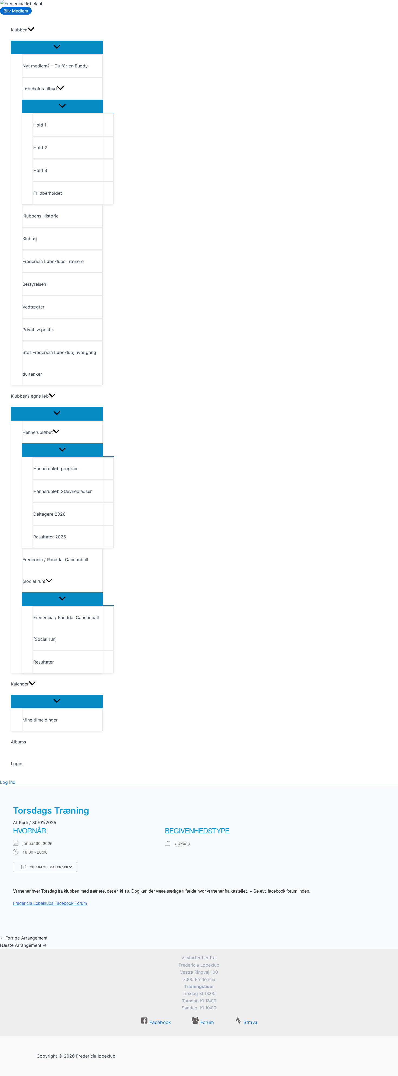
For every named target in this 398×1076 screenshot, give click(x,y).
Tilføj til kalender (48, 867)
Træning (182, 843)
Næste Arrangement (23, 945)
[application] (30, 30)
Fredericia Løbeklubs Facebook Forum (50, 903)
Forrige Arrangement (24, 938)
